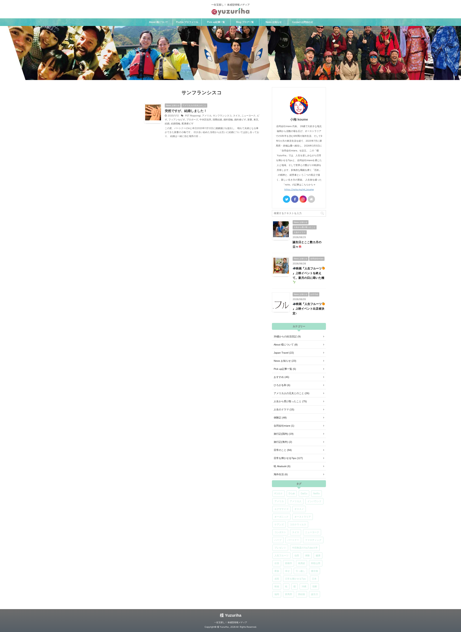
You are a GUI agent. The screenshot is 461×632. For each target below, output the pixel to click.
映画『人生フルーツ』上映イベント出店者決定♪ (308, 308)
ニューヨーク (248, 115)
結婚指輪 (175, 123)
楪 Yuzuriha (230, 615)
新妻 (249, 119)
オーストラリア (302, 516)
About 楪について (158, 22)
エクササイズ (281, 509)
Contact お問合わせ (302, 22)
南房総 (301, 563)
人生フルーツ (281, 555)
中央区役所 (205, 119)
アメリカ (206, 115)
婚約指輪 (228, 119)
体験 (307, 555)
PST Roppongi (193, 115)
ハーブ (277, 540)
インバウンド (314, 501)
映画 (276, 586)
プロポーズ (192, 119)
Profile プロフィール (187, 22)
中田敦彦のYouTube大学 (305, 547)
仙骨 (296, 555)
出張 (276, 563)
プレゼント (280, 547)
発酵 (314, 586)
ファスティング (313, 540)
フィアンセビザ (177, 119)
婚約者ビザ (240, 119)
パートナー (293, 540)
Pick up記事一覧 (216, 22)
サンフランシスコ (222, 115)
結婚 (167, 123)
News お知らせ (274, 22)
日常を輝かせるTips (295, 578)
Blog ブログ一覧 (245, 22)
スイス (236, 115)
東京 (256, 119)
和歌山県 (315, 563)
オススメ (299, 509)
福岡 (276, 594)
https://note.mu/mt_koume (299, 189)
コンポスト (280, 532)
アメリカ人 (295, 501)
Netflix (316, 493)
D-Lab (292, 493)
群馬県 (288, 594)
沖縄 (304, 586)
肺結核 (301, 594)
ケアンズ (279, 524)
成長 (276, 578)
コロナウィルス (298, 524)
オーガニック (281, 516)
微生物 (314, 571)
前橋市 (288, 563)
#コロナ (278, 493)
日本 (314, 578)
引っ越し (300, 571)
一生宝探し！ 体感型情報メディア (230, 622)
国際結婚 (217, 119)
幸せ (287, 571)
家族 (276, 571)
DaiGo (304, 493)
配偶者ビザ (187, 123)
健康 (318, 555)
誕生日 (314, 594)
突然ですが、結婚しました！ (186, 111)
